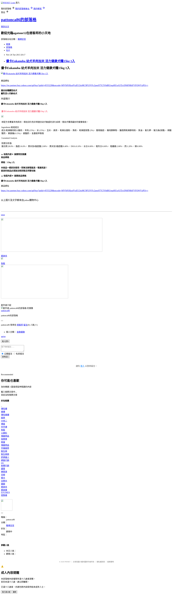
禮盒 (3, 424)
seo (2, 463)
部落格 (9, 47)
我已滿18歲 (6, 592)
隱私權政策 (101, 562)
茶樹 (3, 475)
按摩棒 (4, 439)
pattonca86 (5, 311)
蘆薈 (3, 469)
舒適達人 (5, 457)
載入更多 (5, 341)
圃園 (3, 484)
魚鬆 (3, 263)
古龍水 (4, 481)
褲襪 (3, 412)
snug (3, 215)
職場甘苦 (22, 39)
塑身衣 (4, 256)
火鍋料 (4, 433)
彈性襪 (4, 409)
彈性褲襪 (5, 415)
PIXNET (67, 562)
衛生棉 (4, 451)
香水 (3, 478)
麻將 (3, 418)
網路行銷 (5, 460)
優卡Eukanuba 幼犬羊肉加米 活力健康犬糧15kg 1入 (40, 61)
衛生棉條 (5, 454)
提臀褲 (4, 495)
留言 (25, 325)
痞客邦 (20, 325)
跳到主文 (5, 27)
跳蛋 (3, 442)
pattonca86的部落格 (18, 19)
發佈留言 (5, 357)
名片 (8, 50)
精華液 (4, 472)
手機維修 (5, 448)
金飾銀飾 (21, 332)
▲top (3, 336)
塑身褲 (4, 490)
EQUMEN (5, 492)
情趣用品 (5, 436)
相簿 (8, 44)
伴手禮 (4, 427)
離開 (14, 592)
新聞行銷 (5, 466)
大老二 (4, 421)
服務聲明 (110, 562)
